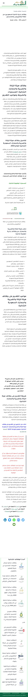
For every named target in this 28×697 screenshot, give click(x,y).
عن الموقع (23, 693)
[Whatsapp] (14, 519)
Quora (7, 511)
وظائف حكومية (13, 20)
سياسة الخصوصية (6, 693)
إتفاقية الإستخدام (15, 693)
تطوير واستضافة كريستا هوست (9, 695)
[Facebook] (18, 519)
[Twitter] (23, 519)
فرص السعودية (17, 152)
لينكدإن (5, 506)
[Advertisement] (14, 38)
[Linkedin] (5, 519)
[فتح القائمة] (4, 3)
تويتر (17, 506)
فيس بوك (14, 509)
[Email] (14, 524)
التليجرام (20, 511)
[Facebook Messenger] (9, 519)
